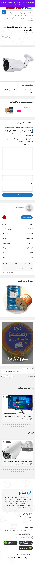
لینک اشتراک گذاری (27, 369)
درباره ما (29, 520)
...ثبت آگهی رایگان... (10, 8)
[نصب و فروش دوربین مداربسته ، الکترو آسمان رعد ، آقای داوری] (17, 450)
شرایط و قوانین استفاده (25, 517)
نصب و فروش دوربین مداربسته (11, 229)
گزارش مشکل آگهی (6, 272)
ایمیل (30, 183)
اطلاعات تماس (27, 217)
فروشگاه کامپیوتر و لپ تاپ (15, 419)
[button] (17, 85)
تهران (30, 33)
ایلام (30, 405)
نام (31, 173)
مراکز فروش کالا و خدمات (24, 13)
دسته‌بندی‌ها (19, 8)
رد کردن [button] (17, 4)
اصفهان (29, 450)
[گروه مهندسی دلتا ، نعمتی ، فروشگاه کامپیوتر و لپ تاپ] (17, 405)
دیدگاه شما (28, 145)
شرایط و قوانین (28, 269)
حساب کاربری (28, 523)
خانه (32, 13)
